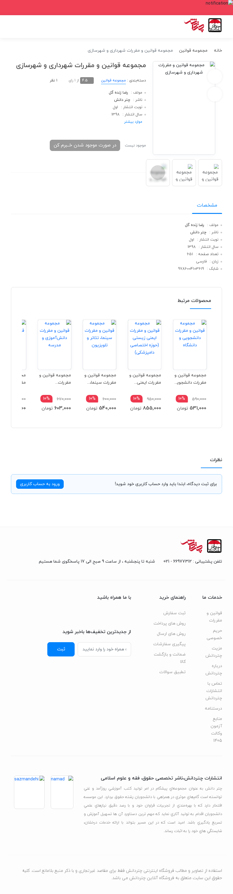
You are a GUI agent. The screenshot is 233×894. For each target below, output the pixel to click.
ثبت (61, 649)
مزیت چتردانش (213, 652)
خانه (218, 50)
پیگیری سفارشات (169, 644)
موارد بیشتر (133, 121)
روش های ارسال (171, 634)
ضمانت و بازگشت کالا (170, 658)
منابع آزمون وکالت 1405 (216, 730)
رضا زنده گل (118, 92)
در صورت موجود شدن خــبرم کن (85, 145)
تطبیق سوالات (172, 672)
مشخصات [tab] (207, 205)
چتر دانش (122, 100)
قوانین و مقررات (214, 616)
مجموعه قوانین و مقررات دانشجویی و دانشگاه (190, 378)
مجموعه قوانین (193, 50)
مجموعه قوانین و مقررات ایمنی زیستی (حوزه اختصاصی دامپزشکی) (145, 378)
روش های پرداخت (170, 623)
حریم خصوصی (214, 634)
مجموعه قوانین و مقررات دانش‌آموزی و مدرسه (55, 378)
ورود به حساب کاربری (40, 484)
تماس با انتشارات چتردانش (213, 691)
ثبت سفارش (174, 613)
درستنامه (213, 708)
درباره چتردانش (213, 669)
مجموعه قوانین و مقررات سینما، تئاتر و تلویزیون (100, 378)
